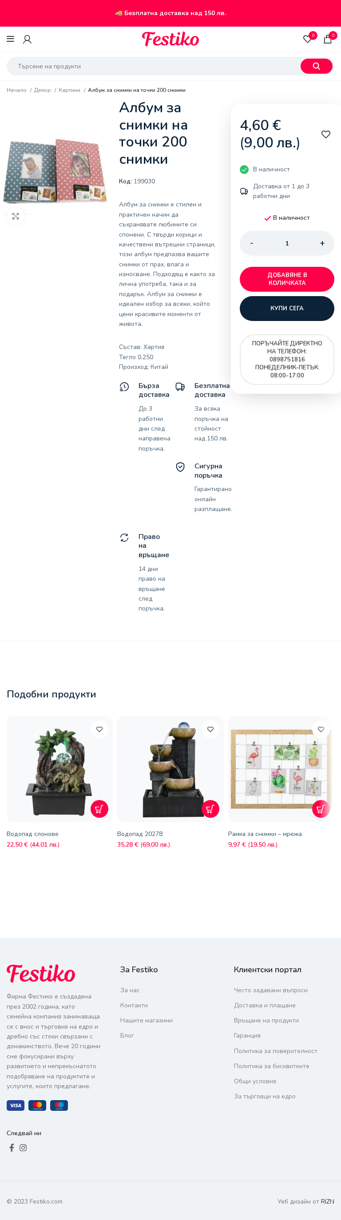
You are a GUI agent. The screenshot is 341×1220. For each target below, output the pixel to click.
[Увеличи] (15, 216)
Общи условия (255, 1081)
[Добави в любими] (99, 729)
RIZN (327, 1201)
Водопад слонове (33, 834)
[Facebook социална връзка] (12, 1147)
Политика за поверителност (275, 1051)
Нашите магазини (146, 1020)
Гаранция (247, 1035)
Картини (70, 90)
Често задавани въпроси (271, 990)
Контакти (134, 1005)
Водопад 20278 (140, 834)
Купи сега (287, 309)
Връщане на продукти (266, 1020)
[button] (99, 809)
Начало (17, 90)
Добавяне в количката (287, 279)
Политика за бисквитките (271, 1066)
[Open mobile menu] (10, 39)
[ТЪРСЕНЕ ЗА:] (317, 66)
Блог (127, 1035)
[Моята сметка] (27, 39)
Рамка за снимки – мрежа (265, 834)
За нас (130, 990)
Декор (43, 90)
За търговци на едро (265, 1096)
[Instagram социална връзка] (23, 1147)
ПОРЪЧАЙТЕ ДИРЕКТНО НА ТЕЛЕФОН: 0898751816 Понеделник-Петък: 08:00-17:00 (287, 360)
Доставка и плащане (265, 1005)
